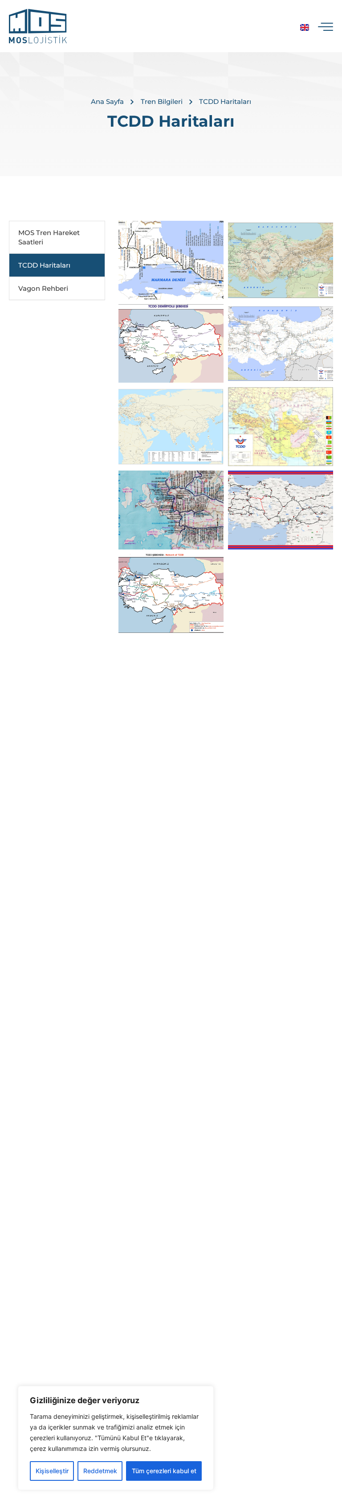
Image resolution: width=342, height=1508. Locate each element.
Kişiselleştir (52, 1471)
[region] (116, 1438)
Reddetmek (100, 1471)
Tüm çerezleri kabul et (164, 1471)
